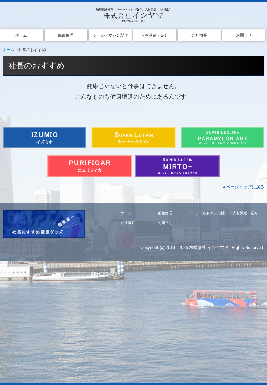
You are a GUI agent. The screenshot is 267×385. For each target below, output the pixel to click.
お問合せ (244, 35)
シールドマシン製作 (110, 35)
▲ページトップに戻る (243, 186)
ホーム (21, 35)
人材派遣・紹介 (154, 35)
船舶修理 (66, 35)
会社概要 (199, 35)
